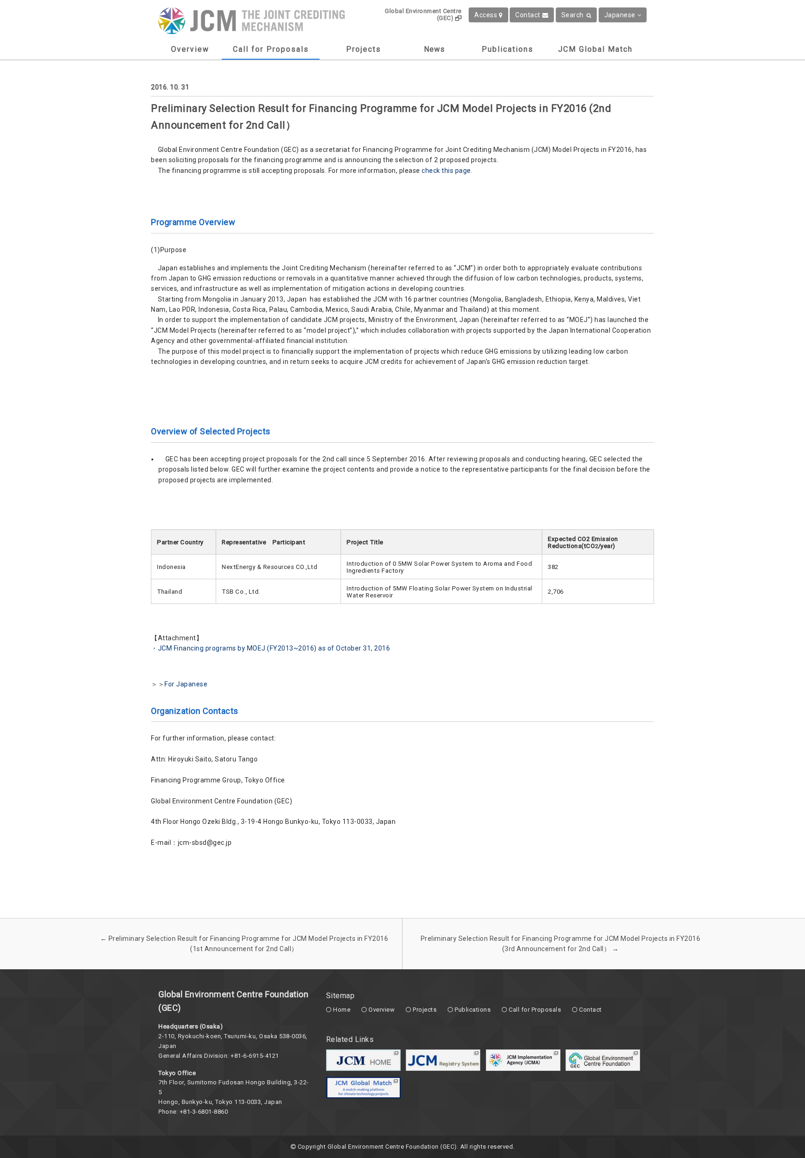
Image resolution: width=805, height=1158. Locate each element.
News (434, 49)
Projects (363, 49)
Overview (190, 49)
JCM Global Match (595, 49)
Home (341, 1009)
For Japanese (185, 684)
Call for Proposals (271, 49)
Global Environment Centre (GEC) (423, 14)
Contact (527, 15)
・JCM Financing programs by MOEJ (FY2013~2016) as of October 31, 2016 (270, 648)
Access (485, 15)
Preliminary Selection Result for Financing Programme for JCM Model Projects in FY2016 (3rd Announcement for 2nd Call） (561, 943)
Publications (507, 49)
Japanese (619, 15)
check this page (446, 170)
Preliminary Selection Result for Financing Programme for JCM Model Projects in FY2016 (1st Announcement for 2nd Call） (244, 943)
